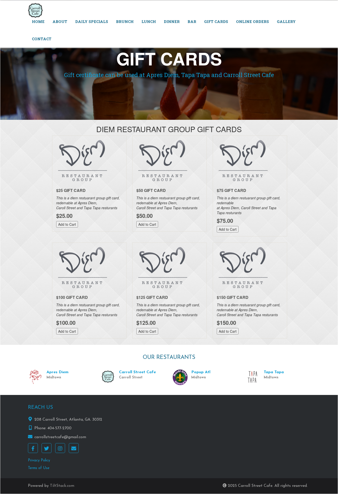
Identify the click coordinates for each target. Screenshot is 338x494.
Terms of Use (38, 468)
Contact (41, 38)
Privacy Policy (39, 460)
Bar (192, 21)
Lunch (149, 21)
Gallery (286, 21)
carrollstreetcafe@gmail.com (60, 437)
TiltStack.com (62, 486)
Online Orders (252, 21)
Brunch (125, 21)
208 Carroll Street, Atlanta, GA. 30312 (68, 420)
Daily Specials (91, 21)
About (59, 21)
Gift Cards (216, 21)
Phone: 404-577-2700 (53, 428)
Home (38, 21)
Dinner (172, 21)
